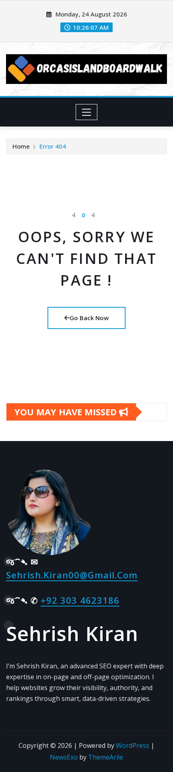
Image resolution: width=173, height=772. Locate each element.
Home (21, 146)
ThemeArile (105, 757)
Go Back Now (89, 318)
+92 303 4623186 (80, 600)
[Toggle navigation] (87, 112)
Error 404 (52, 146)
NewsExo (64, 757)
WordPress (132, 745)
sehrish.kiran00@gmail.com (72, 575)
